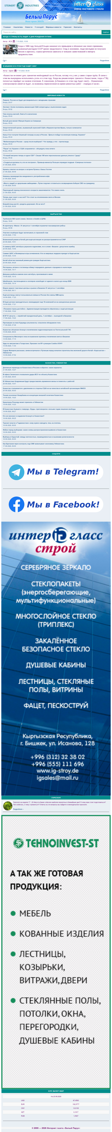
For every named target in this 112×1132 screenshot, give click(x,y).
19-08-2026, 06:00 (9, 425)
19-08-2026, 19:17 (9, 269)
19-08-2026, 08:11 (9, 290)
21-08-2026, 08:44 (9, 376)
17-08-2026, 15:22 (9, 311)
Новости (28, 27)
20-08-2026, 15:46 (9, 248)
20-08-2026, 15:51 (9, 242)
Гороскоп (67, 27)
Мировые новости (53, 27)
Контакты (78, 27)
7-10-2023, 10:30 (22, 41)
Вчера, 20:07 (7, 102)
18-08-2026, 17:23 (9, 297)
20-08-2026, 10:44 (9, 255)
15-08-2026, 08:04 (9, 332)
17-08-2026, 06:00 (9, 446)
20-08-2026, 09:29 (9, 262)
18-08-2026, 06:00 (9, 432)
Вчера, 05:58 (7, 228)
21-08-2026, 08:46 (9, 178)
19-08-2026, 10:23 (9, 404)
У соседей (39, 27)
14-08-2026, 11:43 (9, 345)
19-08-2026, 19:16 (9, 276)
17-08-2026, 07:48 (9, 325)
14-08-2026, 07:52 (9, 355)
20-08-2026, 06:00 (9, 390)
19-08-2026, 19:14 (9, 283)
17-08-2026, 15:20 (9, 318)
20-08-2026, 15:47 (9, 383)
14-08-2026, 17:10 (9, 339)
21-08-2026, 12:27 (9, 369)
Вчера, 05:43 (7, 116)
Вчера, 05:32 (7, 151)
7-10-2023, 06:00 (23, 70)
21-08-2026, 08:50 (9, 164)
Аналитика (18, 27)
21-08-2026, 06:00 (9, 185)
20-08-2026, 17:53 (9, 235)
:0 (5, 60)
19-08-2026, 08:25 (9, 418)
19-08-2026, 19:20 (9, 397)
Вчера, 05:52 (7, 109)
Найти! (106, 32)
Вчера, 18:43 (7, 221)
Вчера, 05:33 (7, 123)
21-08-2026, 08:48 (9, 171)
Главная (7, 27)
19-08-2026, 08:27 (9, 411)
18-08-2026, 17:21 (9, 304)
